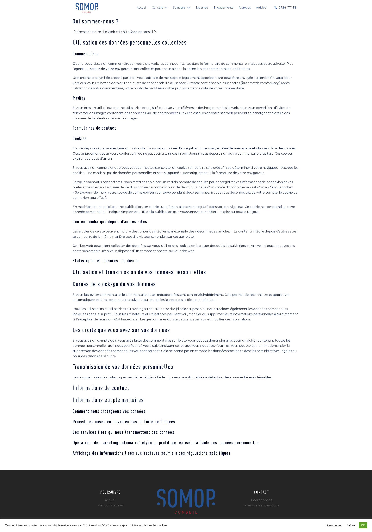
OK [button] (363, 525)
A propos (245, 7)
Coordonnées (261, 500)
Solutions (179, 7)
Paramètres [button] (334, 525)
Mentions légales (110, 505)
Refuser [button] (351, 525)
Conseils (157, 7)
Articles (261, 7)
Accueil (141, 7)
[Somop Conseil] (87, 7)
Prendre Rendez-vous (261, 505)
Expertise (201, 7)
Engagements (223, 7)
